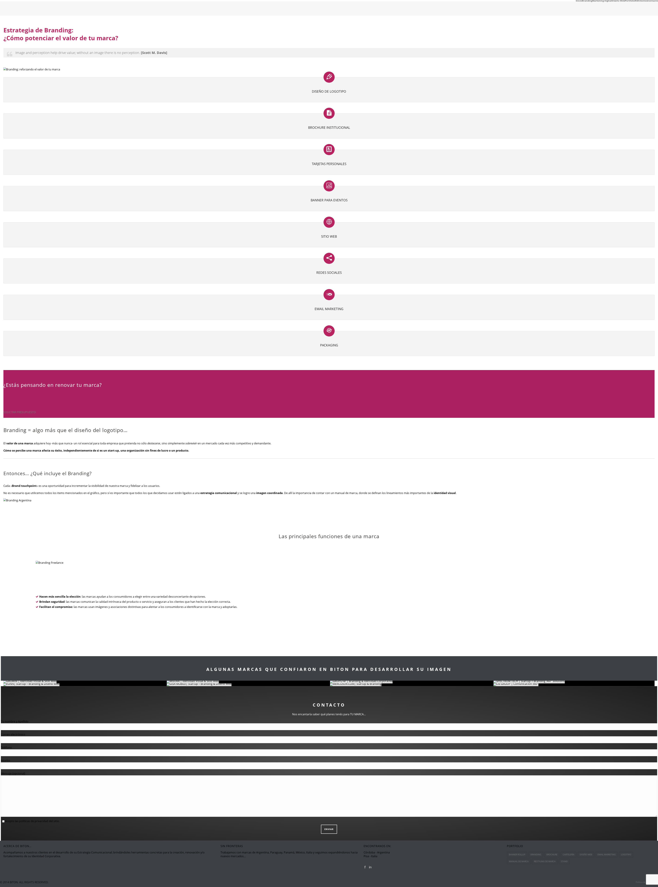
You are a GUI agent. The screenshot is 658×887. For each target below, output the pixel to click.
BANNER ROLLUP (517, 854)
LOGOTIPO (626, 854)
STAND (564, 861)
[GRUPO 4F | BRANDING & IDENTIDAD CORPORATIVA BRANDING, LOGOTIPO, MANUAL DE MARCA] (411, 682)
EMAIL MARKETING (607, 854)
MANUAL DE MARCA (519, 861)
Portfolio (630, 0)
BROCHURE (551, 854)
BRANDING (536, 854)
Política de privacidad (646, 882)
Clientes (643, 0)
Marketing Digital (602, 0)
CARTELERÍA (568, 854)
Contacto (653, 0)
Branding (587, 0)
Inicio (579, 0)
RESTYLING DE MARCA (545, 861)
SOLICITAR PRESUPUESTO (19, 412)
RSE (637, 0)
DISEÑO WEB (586, 854)
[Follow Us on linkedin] (370, 867)
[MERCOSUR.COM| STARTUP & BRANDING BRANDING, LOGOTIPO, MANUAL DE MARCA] (411, 684)
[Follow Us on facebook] (365, 867)
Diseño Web (618, 0)
